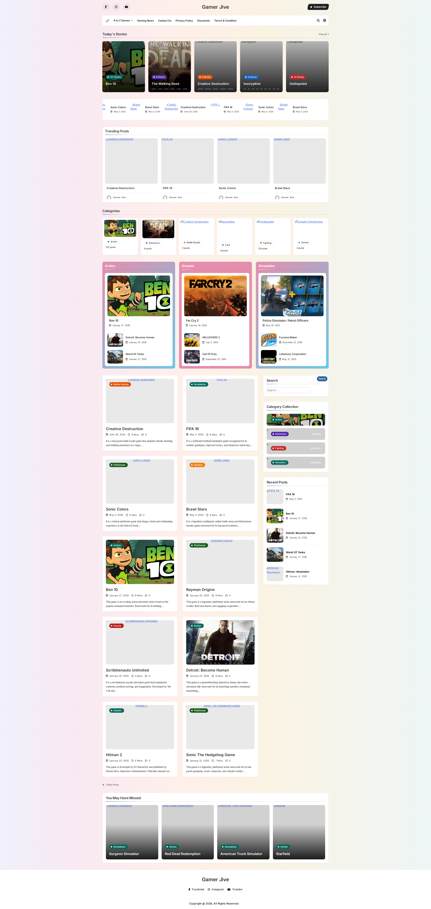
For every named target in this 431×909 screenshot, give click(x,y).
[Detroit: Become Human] (115, 340)
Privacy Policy (184, 20)
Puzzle (117, 625)
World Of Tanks (135, 354)
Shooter (198, 464)
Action (117, 545)
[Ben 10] (138, 296)
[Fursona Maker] (269, 340)
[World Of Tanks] (115, 356)
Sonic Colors (148, 107)
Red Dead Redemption (182, 854)
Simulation (200, 384)
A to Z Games (121, 20)
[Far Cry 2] (215, 296)
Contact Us (164, 20)
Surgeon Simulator (124, 854)
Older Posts (112, 785)
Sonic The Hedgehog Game (210, 755)
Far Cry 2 (192, 320)
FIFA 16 (110, 107)
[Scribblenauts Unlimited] (140, 642)
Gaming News (145, 20)
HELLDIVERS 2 (211, 337)
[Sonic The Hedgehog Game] (220, 727)
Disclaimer (203, 20)
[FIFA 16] (245, 109)
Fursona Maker (288, 337)
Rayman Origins (200, 589)
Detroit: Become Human (140, 337)
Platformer (119, 464)
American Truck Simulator (241, 854)
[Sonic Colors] (131, 109)
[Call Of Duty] (192, 356)
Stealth (118, 710)
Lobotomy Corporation (292, 354)
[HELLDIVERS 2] (192, 340)
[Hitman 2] (140, 727)
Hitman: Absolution (297, 571)
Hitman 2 (114, 755)
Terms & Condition (225, 20)
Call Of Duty (209, 354)
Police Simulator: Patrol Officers (285, 320)
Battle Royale (121, 384)
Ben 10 (114, 320)
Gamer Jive (215, 7)
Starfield (283, 854)
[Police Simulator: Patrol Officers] (292, 296)
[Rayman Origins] (220, 562)
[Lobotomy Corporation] (269, 356)
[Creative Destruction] (201, 109)
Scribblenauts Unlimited (127, 670)
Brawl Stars (182, 107)
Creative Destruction (222, 107)
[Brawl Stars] (166, 109)
